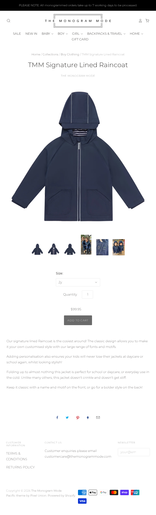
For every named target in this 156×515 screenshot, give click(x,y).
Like (57, 417)
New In (31, 33)
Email (98, 417)
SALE (17, 33)
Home (35, 54)
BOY (61, 33)
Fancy (87, 417)
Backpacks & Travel (105, 33)
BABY (46, 33)
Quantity (70, 294)
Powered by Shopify (61, 495)
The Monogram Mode (78, 75)
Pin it (78, 417)
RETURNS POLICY (20, 467)
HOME (135, 33)
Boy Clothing (70, 54)
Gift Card (80, 39)
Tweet (67, 417)
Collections (50, 54)
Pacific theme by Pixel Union (26, 495)
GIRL (76, 33)
